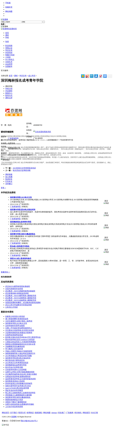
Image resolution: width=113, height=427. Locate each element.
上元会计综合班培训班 (14, 407)
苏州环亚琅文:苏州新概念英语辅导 (18, 383)
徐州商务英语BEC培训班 (15, 381)
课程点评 (8, 98)
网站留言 (86, 413)
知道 (7, 41)
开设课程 (8, 91)
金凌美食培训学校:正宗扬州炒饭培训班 (20, 379)
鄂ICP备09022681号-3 (29, 421)
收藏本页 (8, 7)
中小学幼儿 (9, 59)
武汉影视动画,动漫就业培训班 (17, 293)
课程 (16, 76)
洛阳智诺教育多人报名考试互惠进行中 (20, 353)
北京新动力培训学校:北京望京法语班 (19, 330)
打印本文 (8, 181)
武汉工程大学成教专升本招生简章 (18, 305)
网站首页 (5, 413)
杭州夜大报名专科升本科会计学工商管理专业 (23, 337)
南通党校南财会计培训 (14, 400)
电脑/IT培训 (9, 55)
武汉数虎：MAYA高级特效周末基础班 (20, 291)
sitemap (54, 413)
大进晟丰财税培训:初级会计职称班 (18, 333)
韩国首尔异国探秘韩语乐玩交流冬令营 (20, 344)
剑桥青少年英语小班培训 (15, 316)
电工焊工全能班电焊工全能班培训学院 (20, 393)
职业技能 (8, 46)
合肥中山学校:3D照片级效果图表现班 (19, 372)
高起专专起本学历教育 (14, 390)
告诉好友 (8, 179)
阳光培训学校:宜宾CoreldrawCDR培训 (20, 339)
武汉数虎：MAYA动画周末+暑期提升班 (20, 300)
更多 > (3, 188)
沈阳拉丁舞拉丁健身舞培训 (15, 402)
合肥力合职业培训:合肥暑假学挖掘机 (19, 404)
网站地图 (8, 11)
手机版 (8, 3)
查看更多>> (5, 272)
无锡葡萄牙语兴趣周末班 (15, 346)
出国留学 (8, 66)
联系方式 (8, 95)
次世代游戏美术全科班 (14, 289)
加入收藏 (8, 177)
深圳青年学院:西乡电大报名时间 (17, 358)
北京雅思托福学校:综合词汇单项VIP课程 (21, 374)
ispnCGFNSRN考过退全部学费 (17, 388)
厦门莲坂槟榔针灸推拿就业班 (16, 319)
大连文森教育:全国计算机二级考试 (18, 321)
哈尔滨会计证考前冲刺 (21, 170)
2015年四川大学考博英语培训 (24, 168)
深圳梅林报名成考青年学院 (15, 365)
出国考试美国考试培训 (14, 335)
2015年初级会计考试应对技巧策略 (18, 356)
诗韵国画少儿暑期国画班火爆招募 (18, 395)
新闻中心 (8, 93)
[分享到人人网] (96, 76)
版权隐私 (38, 413)
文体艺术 (8, 62)
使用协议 (30, 413)
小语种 (8, 57)
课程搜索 (8, 174)
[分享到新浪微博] (87, 76)
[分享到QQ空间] (83, 76)
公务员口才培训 (11, 307)
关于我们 (13, 413)
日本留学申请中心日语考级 (15, 370)
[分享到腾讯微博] (91, 76)
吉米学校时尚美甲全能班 (15, 326)
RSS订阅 (94, 413)
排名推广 (61, 413)
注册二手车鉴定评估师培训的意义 (18, 328)
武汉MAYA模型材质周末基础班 (17, 286)
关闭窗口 (8, 184)
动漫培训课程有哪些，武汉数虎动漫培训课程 (23, 302)
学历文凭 (8, 50)
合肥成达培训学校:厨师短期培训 (17, 376)
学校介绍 (8, 88)
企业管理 (8, 64)
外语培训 (8, 52)
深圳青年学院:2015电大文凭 (16, 323)
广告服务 (69, 413)
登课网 (14, 417)
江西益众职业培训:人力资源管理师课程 (20, 342)
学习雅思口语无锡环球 (14, 349)
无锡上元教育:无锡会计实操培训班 (18, 351)
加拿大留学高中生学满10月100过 (18, 386)
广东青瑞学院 (13, 138)
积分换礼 (78, 413)
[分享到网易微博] (100, 76)
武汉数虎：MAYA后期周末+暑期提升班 (20, 298)
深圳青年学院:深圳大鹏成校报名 (17, 397)
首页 (10, 76)
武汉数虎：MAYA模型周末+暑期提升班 (20, 296)
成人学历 (31, 76)
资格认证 (8, 48)
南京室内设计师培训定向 (15, 360)
